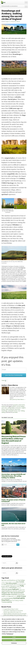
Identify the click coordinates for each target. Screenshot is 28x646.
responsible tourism (9, 594)
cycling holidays (11, 408)
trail (19, 411)
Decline (14, 640)
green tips (9, 586)
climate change (4, 582)
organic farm (22, 589)
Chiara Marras (17, 21)
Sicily (12, 596)
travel (13, 600)
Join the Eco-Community (13, 375)
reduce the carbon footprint (18, 591)
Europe (3, 409)
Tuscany (4, 602)
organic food (4, 591)
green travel (16, 586)
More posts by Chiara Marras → (17, 399)
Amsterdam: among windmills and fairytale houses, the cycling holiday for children (13, 476)
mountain (13, 587)
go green (16, 405)
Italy (22, 585)
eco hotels (20, 582)
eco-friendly (13, 582)
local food (7, 587)
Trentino (21, 600)
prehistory (11, 409)
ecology (3, 584)
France (24, 584)
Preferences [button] (9, 634)
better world (6, 580)
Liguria (3, 587)
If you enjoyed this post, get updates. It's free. (12, 361)
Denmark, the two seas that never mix (13, 524)
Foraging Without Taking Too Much (10, 609)
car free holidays (20, 406)
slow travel (17, 409)
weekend (3, 406)
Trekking (22, 411)
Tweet (3, 380)
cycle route (4, 408)
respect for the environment (12, 593)
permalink (15, 412)
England (23, 408)
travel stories (22, 405)
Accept (14, 637)
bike (15, 580)
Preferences (14, 643)
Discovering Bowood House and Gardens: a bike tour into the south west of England (13, 439)
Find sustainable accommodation (9, 6)
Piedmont (10, 591)
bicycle (11, 580)
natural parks (6, 589)
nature (7, 409)
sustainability (8, 598)
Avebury (14, 406)
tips (11, 600)
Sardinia (6, 596)
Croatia (9, 582)
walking (3, 412)
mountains (19, 587)
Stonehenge (4, 411)
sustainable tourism (12, 411)
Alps (2, 580)
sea (10, 596)
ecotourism (18, 408)
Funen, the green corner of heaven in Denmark (13, 500)
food (21, 584)
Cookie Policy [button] (17, 629)
